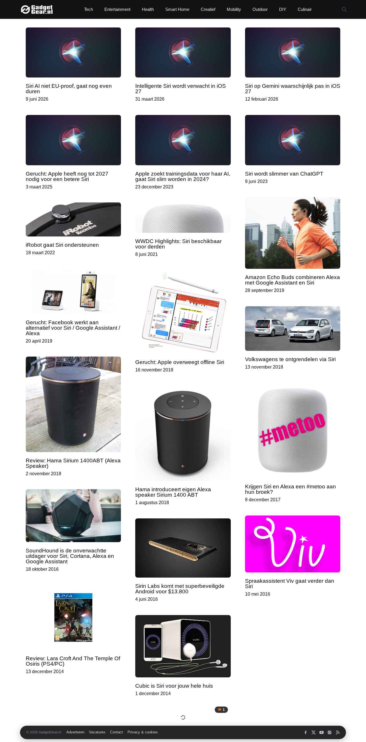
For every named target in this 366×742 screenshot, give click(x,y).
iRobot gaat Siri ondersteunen (62, 245)
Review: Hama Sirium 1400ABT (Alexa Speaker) (73, 463)
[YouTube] (321, 732)
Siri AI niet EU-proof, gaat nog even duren (69, 88)
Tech (88, 9)
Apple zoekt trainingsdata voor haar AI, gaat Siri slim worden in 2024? (182, 176)
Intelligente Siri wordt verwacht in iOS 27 (180, 88)
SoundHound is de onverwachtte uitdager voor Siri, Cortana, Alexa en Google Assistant (70, 556)
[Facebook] (305, 732)
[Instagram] (329, 732)
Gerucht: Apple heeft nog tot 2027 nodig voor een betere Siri (67, 176)
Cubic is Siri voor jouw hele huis (174, 686)
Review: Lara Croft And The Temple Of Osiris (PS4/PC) (73, 661)
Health (148, 9)
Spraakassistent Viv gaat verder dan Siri (289, 583)
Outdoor (260, 9)
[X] (313, 732)
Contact (116, 732)
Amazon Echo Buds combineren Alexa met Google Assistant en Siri (292, 280)
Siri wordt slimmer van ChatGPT (284, 174)
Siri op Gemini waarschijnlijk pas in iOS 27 (292, 88)
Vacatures (97, 732)
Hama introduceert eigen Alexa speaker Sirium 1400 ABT (173, 492)
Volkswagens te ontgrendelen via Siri (290, 359)
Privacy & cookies (143, 732)
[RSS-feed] (337, 732)
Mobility (234, 9)
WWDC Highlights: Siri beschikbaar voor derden (178, 244)
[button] (344, 9)
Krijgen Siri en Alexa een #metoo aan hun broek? (290, 489)
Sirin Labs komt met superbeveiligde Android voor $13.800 (179, 588)
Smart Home (177, 9)
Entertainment (117, 9)
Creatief (208, 9)
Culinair (305, 9)
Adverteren (75, 732)
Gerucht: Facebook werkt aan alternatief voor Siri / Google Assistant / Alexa (73, 327)
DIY (282, 9)
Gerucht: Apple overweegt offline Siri (179, 362)
